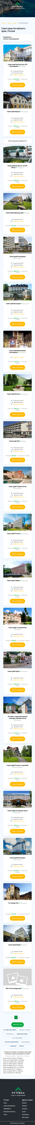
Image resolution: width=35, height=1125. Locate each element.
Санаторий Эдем (14, 671)
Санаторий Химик (14, 945)
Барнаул (13, 1046)
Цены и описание (17, 85)
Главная (3, 23)
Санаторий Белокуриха (18, 256)
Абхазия (24, 1102)
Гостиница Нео (13, 903)
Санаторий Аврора (13, 111)
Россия (9, 23)
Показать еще (17, 1024)
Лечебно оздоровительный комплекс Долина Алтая (17, 717)
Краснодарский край (9, 1105)
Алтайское (10, 1034)
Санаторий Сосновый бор (18, 627)
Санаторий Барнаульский (15, 213)
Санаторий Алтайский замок (17, 811)
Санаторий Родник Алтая (17, 486)
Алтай (5, 1114)
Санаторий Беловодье (17, 858)
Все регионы (25, 1114)
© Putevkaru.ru (14, 1123)
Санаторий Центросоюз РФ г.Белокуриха (17, 65)
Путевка (22, 1123)
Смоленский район (11, 1042)
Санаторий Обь (14, 441)
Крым (5, 1102)
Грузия (24, 1111)
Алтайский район (10, 1030)
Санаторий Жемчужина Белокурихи (17, 351)
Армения (24, 1105)
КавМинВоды (7, 1108)
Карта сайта (25, 1117)
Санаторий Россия (13, 533)
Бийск (21, 1046)
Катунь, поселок (25, 1030)
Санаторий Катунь (13, 394)
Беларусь (24, 1108)
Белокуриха (26, 1042)
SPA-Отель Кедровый (13, 988)
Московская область (9, 1111)
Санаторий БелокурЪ (13, 303)
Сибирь (15, 23)
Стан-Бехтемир (17, 1038)
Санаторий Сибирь (13, 580)
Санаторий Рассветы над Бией (17, 765)
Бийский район (22, 1034)
